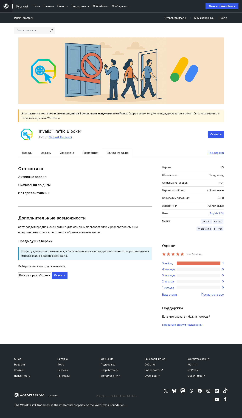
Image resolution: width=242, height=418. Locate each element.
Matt (192, 364)
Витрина (63, 358)
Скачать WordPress (222, 6)
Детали (27, 153)
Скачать (215, 134)
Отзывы (46, 153)
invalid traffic (204, 228)
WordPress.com (198, 358)
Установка (67, 153)
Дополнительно (118, 153)
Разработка (90, 153)
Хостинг (19, 370)
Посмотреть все (212, 294)
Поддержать (154, 370)
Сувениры (152, 375)
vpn (220, 228)
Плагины (63, 370)
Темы (61, 364)
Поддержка (215, 153)
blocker (218, 221)
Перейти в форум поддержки (182, 324)
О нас (17, 358)
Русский (52, 395)
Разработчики (109, 370)
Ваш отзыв (169, 294)
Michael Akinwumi (60, 137)
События (150, 364)
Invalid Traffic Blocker (60, 131)
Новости (19, 364)
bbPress (194, 370)
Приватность (22, 375)
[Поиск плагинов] (51, 30)
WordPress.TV (111, 375)
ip (215, 228)
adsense (206, 221)
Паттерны (64, 375)
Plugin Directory (23, 17)
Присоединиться (155, 358)
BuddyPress (196, 375)
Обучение (107, 358)
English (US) (217, 213)
